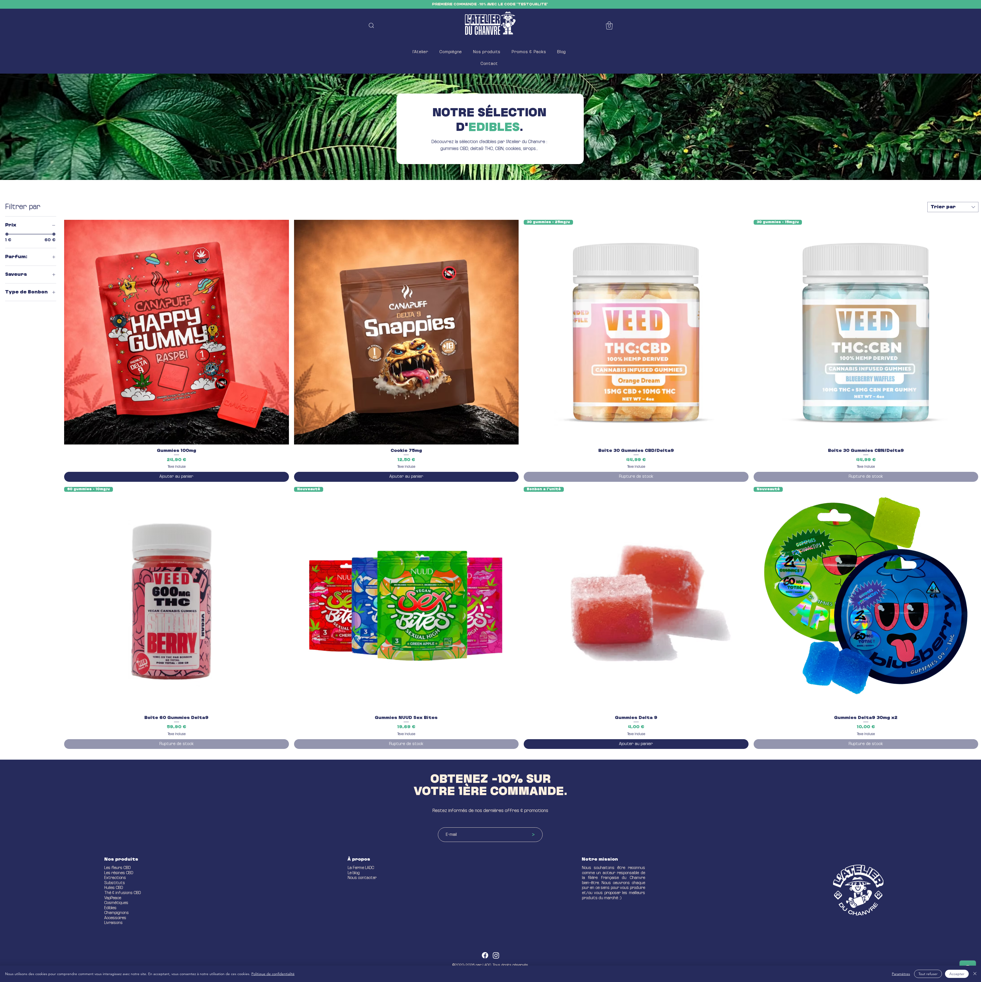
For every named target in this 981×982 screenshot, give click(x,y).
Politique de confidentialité (273, 974)
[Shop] (371, 25)
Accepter (956, 974)
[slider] (7, 234)
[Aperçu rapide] (176, 332)
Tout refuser (928, 974)
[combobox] (952, 207)
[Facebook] (485, 955)
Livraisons (113, 923)
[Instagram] (496, 955)
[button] (609, 25)
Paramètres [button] (901, 974)
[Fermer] (975, 974)
